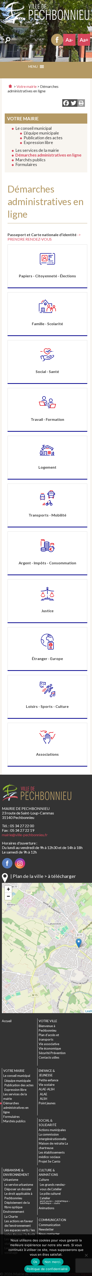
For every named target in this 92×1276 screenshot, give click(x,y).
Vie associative (49, 1044)
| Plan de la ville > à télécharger (43, 876)
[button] (54, 68)
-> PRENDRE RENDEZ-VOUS (44, 236)
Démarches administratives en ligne (48, 155)
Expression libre (38, 142)
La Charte (11, 1216)
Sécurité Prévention (52, 1053)
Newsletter (46, 1229)
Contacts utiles (49, 1057)
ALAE (43, 1094)
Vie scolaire (46, 1085)
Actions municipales (52, 1130)
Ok (35, 1262)
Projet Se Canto (49, 1161)
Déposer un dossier (17, 1189)
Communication (49, 1225)
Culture (44, 1180)
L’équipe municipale (41, 132)
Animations (46, 1208)
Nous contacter (49, 1234)
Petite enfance (48, 1080)
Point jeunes (47, 1103)
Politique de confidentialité (47, 1269)
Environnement (13, 1211)
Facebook (57, 40)
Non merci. (53, 1262)
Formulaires (26, 164)
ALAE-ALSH (46, 1089)
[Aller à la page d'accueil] (10, 86)
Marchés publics (30, 159)
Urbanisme (10, 1180)
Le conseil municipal (33, 128)
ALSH (43, 1099)
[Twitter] (73, 103)
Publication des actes (43, 137)
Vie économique (50, 1048)
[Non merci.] (86, 1255)
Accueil (7, 1021)
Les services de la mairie (37, 150)
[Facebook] (66, 103)
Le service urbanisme (18, 1184)
